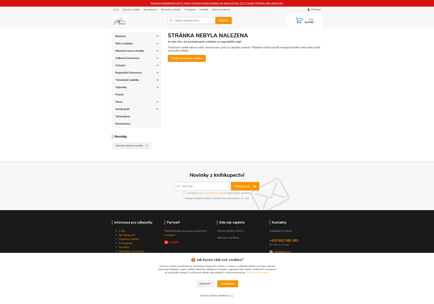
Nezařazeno (122, 123)
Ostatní (120, 65)
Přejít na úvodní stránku (186, 58)
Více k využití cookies (257, 272)
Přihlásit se (242, 186)
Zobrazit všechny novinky (129, 145)
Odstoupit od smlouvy (132, 251)
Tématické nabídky (127, 80)
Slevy (118, 102)
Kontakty (204, 9)
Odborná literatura (127, 58)
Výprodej (121, 87)
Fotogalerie (190, 9)
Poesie (119, 94)
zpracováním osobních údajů (211, 193)
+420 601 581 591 (284, 240)
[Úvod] (138, 20)
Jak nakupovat (150, 9)
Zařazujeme (122, 116)
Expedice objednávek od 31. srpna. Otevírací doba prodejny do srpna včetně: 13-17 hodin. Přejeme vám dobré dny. (217, 3)
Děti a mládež (124, 43)
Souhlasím (228, 284)
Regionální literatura (128, 72)
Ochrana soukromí (221, 9)
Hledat (223, 20)
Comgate (169, 235)
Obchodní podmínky (171, 9)
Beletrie (120, 36)
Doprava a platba (131, 9)
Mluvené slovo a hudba (129, 51)
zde (231, 295)
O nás (116, 9)
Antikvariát (122, 109)
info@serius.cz (282, 252)
